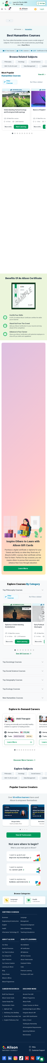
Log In (42, 9)
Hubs (22, 967)
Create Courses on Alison (30, 1005)
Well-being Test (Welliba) (11, 1012)
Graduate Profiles (26, 963)
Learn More (23, 568)
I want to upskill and (19, 856)
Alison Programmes (8, 981)
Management (25, 921)
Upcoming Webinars (29, 1031)
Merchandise (27, 1035)
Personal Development (27, 925)
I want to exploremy (16, 868)
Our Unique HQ (6, 956)
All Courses (18, 29)
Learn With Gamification (30, 1016)
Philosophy (7, 62)
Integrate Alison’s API (29, 1012)
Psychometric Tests (8, 1005)
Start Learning (21, 127)
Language (24, 917)
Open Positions (6, 959)
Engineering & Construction (10, 921)
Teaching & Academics (28, 932)
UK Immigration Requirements (32, 1027)
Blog (3, 970)
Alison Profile (27, 1001)
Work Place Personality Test (12, 1016)
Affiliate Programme (29, 998)
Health (4, 928)
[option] (16, 110)
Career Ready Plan (7, 1001)
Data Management (29, 66)
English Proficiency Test (11, 1020)
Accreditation (25, 945)
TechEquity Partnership (30, 1024)
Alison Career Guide (8, 998)
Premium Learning (26, 970)
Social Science (35, 62)
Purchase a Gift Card (27, 974)
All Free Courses (26, 956)
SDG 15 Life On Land (10, 66)
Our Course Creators (8, 963)
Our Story (5, 945)
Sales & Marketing (26, 928)
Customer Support (38, 1050)
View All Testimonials (23, 835)
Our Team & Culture (8, 952)
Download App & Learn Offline (31, 1009)
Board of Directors (7, 948)
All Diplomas (24, 952)
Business (5, 917)
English (4, 925)
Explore (2, 9)
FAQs (34, 1047)
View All (41, 74)
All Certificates (25, 948)
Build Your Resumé (8, 994)
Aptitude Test (8, 1009)
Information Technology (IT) (10, 932)
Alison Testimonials (27, 959)
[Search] (4, 8)
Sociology (21, 62)
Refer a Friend (27, 1020)
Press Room (6, 974)
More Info (8, 127)
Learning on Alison (7, 967)
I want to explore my (18, 880)
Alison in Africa (6, 978)
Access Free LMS (28, 994)
